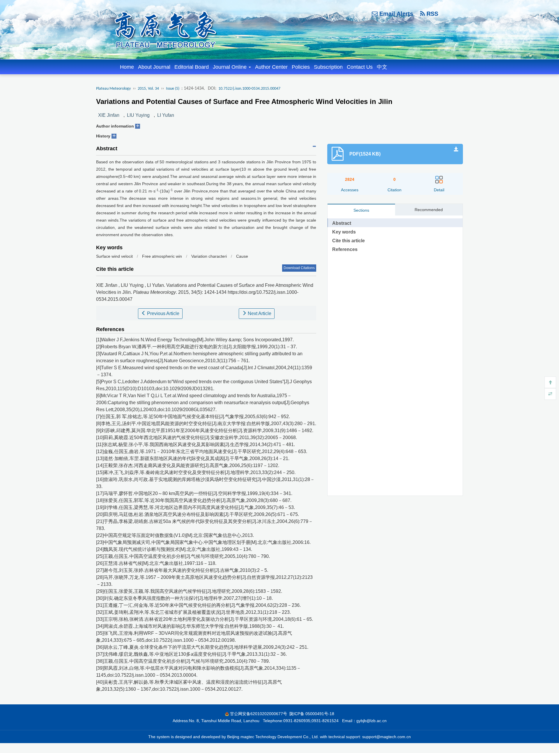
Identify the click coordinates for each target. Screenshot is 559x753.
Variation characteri (209, 256)
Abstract (341, 223)
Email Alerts (395, 13)
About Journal (154, 67)
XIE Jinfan (108, 115)
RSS (431, 13)
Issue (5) (172, 88)
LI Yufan (165, 115)
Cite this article (348, 240)
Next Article (259, 313)
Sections (361, 210)
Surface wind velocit (114, 256)
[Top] (550, 382)
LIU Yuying (138, 115)
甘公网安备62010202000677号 (258, 713)
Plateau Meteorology (113, 88)
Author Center (271, 67)
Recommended (429, 209)
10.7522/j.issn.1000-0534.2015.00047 (249, 88)
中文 (382, 67)
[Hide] (550, 394)
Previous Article (162, 313)
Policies (301, 67)
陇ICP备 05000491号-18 (311, 713)
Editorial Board (191, 67)
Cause (242, 256)
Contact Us (360, 67)
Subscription (328, 67)
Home (127, 67)
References (345, 249)
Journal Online (230, 67)
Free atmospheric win (162, 256)
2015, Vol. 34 (148, 88)
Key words (344, 231)
